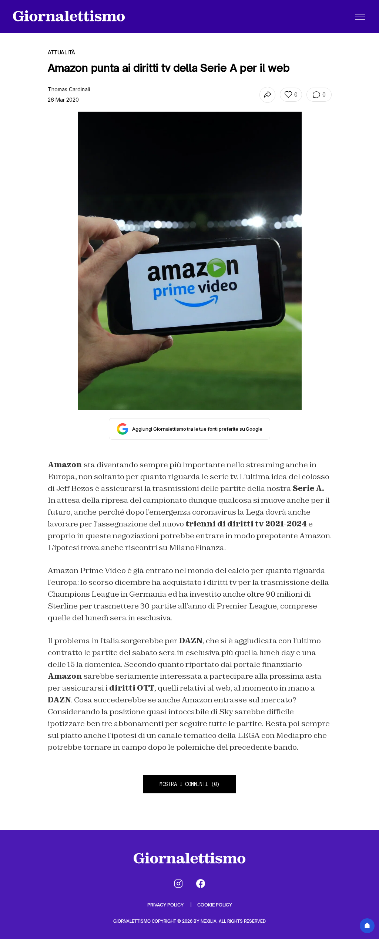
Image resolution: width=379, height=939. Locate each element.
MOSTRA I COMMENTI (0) (189, 784)
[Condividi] (267, 95)
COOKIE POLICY (214, 905)
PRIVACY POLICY (166, 905)
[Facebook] (200, 883)
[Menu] (360, 16)
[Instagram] (178, 883)
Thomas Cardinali (69, 89)
